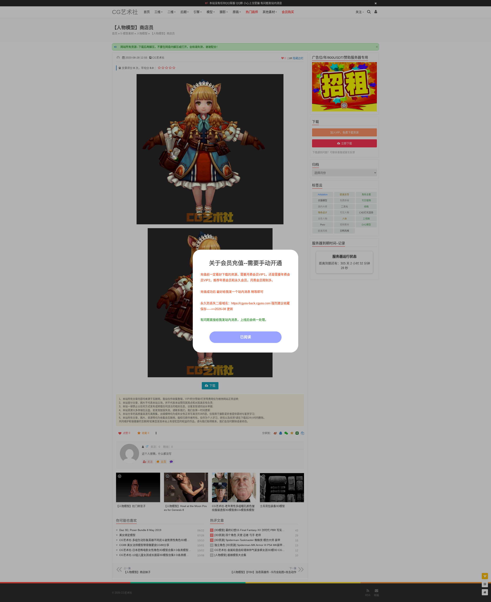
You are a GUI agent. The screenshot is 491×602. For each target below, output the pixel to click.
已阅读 (245, 337)
